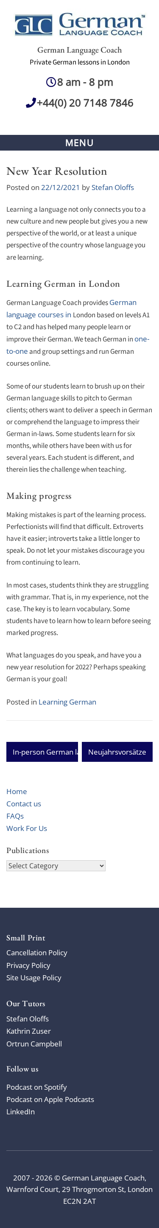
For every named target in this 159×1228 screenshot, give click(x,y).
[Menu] (79, 143)
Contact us (23, 803)
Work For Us (26, 828)
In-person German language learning (73, 752)
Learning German (67, 702)
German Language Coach (79, 49)
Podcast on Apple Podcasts (50, 1099)
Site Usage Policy (33, 977)
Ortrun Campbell (34, 1044)
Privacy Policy (28, 965)
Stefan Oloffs (113, 187)
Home (16, 791)
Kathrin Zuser (28, 1031)
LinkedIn (20, 1111)
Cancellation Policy (36, 952)
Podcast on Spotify (36, 1087)
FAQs (15, 816)
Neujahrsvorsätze (117, 752)
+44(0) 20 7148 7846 (85, 102)
